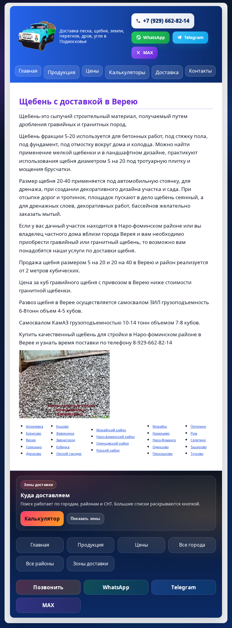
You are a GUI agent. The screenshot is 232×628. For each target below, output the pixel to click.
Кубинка (62, 447)
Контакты (200, 70)
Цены (92, 70)
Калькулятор (42, 518)
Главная (28, 70)
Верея (31, 440)
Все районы (40, 563)
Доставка (167, 72)
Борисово (33, 433)
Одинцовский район (112, 443)
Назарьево (161, 433)
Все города (192, 544)
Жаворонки (65, 433)
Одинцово (161, 447)
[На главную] (37, 36)
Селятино (198, 440)
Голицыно (34, 447)
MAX (48, 605)
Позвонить (48, 587)
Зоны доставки (90, 563)
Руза (194, 433)
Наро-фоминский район (115, 437)
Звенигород (65, 440)
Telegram (183, 587)
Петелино (198, 426)
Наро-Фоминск (164, 440)
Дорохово (33, 454)
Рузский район (108, 450)
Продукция (62, 72)
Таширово (199, 447)
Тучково (197, 454)
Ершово (62, 426)
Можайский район (111, 430)
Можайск (160, 426)
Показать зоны (85, 518)
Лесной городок (69, 454)
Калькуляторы (127, 72)
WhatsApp (116, 587)
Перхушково (162, 454)
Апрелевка (34, 426)
